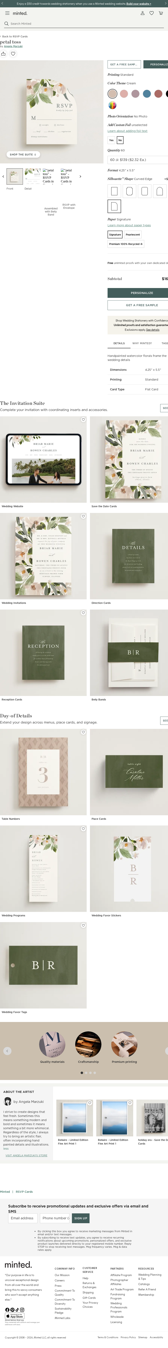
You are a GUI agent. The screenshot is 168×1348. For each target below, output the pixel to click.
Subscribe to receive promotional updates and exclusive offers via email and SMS (78, 1208)
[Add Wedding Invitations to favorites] (83, 516)
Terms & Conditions (108, 1337)
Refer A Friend (147, 1289)
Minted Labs (62, 1318)
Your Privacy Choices (90, 1305)
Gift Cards (89, 1298)
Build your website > (138, 4)
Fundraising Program (117, 1296)
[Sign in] (142, 13)
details (119, 343)
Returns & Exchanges (89, 1285)
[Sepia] (158, 94)
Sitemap (142, 1337)
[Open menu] (7, 13)
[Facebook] (7, 1309)
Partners (117, 1268)
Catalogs (144, 1284)
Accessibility (156, 1337)
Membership (146, 1295)
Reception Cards (12, 699)
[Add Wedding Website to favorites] (83, 419)
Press (58, 1286)
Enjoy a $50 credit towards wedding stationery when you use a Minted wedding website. (71, 4)
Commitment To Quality (65, 1293)
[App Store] (24, 1316)
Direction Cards (101, 602)
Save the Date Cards (104, 506)
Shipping (88, 1292)
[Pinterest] (12, 1309)
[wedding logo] (20, 13)
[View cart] (160, 13)
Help (85, 1278)
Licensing (116, 1322)
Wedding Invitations (14, 602)
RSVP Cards (24, 1191)
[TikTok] (17, 1309)
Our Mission (62, 1275)
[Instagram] (22, 1309)
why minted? (142, 343)
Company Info (65, 1268)
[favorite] (13, 53)
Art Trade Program (122, 1289)
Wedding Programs (13, 915)
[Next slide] (80, 176)
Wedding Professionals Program (118, 1307)
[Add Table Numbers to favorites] (83, 732)
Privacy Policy (128, 1337)
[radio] (111, 140)
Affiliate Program (121, 1275)
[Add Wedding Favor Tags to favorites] (83, 925)
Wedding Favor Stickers (106, 915)
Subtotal (115, 279)
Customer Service (90, 1269)
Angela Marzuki (13, 46)
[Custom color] (112, 105)
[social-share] (3, 53)
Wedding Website (12, 506)
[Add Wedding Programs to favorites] (83, 828)
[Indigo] (147, 94)
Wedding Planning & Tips (149, 1277)
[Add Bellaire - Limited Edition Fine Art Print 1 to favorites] (89, 1102)
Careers (60, 1280)
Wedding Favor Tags (14, 1012)
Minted (5, 1191)
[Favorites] (151, 13)
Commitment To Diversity (65, 1302)
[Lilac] (135, 94)
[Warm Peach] (124, 94)
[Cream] (112, 94)
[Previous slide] (3, 176)
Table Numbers (11, 818)
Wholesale (117, 1317)
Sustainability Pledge (63, 1310)
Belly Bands (99, 699)
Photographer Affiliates (119, 1282)
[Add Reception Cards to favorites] (83, 612)
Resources (146, 1268)
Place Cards (99, 818)
